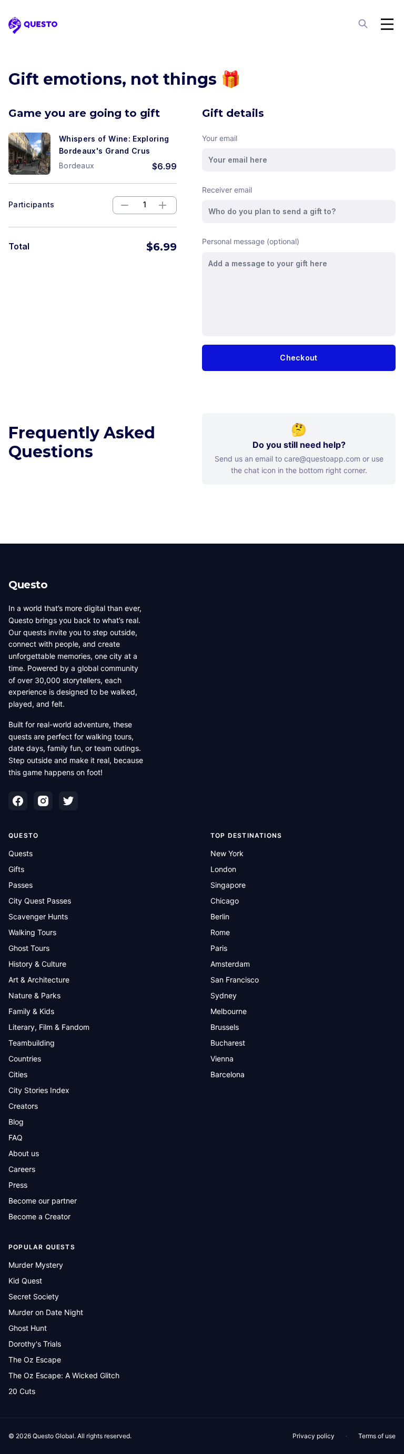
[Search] (364, 24)
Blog (16, 1121)
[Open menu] (387, 24)
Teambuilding (31, 1042)
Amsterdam (230, 963)
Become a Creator (39, 1216)
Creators (23, 1105)
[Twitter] (68, 800)
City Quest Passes (39, 900)
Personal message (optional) (250, 241)
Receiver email (227, 189)
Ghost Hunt (27, 1327)
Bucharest (227, 1042)
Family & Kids (31, 1011)
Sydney (223, 995)
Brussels (224, 1026)
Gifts (16, 869)
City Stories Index (38, 1090)
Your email (219, 138)
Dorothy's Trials (34, 1343)
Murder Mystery (35, 1264)
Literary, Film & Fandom (48, 1026)
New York (227, 853)
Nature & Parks (34, 995)
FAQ (15, 1137)
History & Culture (37, 963)
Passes (20, 884)
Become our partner (42, 1200)
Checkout (298, 357)
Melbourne (228, 1011)
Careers (21, 1169)
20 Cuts (21, 1391)
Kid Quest (25, 1280)
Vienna (222, 1058)
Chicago (224, 900)
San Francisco (234, 979)
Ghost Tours (28, 948)
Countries (24, 1058)
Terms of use (377, 1436)
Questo (27, 584)
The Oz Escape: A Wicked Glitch (63, 1375)
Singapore (228, 884)
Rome (220, 932)
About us (23, 1153)
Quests (20, 853)
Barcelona (227, 1074)
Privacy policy (313, 1436)
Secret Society (33, 1296)
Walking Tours (32, 932)
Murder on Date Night (45, 1312)
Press (17, 1184)
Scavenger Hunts (38, 916)
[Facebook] (17, 800)
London (223, 869)
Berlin (219, 916)
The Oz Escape (34, 1359)
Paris (218, 948)
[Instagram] (43, 800)
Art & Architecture (38, 979)
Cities (17, 1074)
